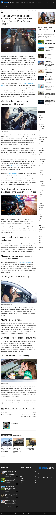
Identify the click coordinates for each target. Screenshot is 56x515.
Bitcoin (41, 117)
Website (41, 249)
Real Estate (42, 220)
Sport (40, 231)
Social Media (42, 227)
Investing (41, 187)
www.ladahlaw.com (13, 173)
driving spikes (22, 408)
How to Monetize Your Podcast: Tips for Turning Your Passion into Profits (11, 473)
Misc (30, 2)
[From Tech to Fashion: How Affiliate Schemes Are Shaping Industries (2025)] (41, 93)
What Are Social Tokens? (7, 414)
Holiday (41, 170)
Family (40, 146)
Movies (41, 209)
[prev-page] (2, 455)
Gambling (41, 161)
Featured (41, 150)
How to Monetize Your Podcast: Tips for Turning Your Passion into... (45, 27)
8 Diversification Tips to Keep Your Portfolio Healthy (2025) (49, 86)
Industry (41, 177)
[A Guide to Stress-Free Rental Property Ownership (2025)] (41, 71)
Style (47, 2)
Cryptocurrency (43, 137)
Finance (25, 2)
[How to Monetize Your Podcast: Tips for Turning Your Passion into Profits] (46, 18)
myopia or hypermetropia (24, 262)
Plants (40, 216)
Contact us (4, 6)
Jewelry (41, 190)
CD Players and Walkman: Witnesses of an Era (49, 56)
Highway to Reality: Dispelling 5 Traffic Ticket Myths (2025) (30, 448)
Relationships (42, 223)
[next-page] (4, 455)
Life (40, 198)
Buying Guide (42, 126)
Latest (40, 194)
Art (40, 115)
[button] (53, 2)
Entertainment (42, 144)
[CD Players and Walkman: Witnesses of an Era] (41, 56)
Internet (41, 183)
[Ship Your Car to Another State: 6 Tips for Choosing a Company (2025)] (6, 442)
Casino (41, 135)
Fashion (41, 148)
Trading (41, 242)
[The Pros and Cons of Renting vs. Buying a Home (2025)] (41, 49)
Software (41, 229)
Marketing (41, 205)
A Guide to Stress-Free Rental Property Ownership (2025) (50, 71)
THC (40, 238)
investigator (42, 185)
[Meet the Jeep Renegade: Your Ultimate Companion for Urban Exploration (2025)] (18, 442)
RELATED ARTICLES (6, 435)
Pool (40, 218)
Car (5, 10)
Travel (40, 245)
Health (39, 2)
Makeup (41, 203)
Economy (41, 139)
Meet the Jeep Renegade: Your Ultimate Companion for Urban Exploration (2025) (18, 449)
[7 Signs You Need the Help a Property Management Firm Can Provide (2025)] (41, 78)
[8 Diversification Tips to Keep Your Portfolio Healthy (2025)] (41, 86)
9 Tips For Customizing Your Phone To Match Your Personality (28, 415)
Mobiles (41, 207)
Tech (22, 2)
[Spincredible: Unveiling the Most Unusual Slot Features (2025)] (41, 102)
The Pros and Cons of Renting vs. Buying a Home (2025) (49, 49)
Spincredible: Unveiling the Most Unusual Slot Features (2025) (50, 101)
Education (34, 2)
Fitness (41, 155)
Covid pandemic (13, 165)
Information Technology (45, 179)
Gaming (41, 166)
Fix (40, 157)
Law (40, 196)
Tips (40, 240)
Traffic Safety (28, 408)
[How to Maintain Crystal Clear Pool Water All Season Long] (41, 42)
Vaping (41, 247)
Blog (40, 119)
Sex (40, 225)
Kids (40, 192)
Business (17, 2)
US (20, 245)
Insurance (41, 181)
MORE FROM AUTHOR (18, 435)
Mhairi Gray (4, 26)
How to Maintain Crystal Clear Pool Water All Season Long (50, 42)
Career (41, 133)
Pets (43, 2)
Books (40, 122)
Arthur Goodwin (8, 408)
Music (40, 212)
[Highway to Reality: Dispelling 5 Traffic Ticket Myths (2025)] (31, 442)
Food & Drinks (42, 159)
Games (41, 163)
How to (41, 174)
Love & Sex (41, 201)
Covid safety (15, 408)
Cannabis (41, 128)
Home (2, 10)
